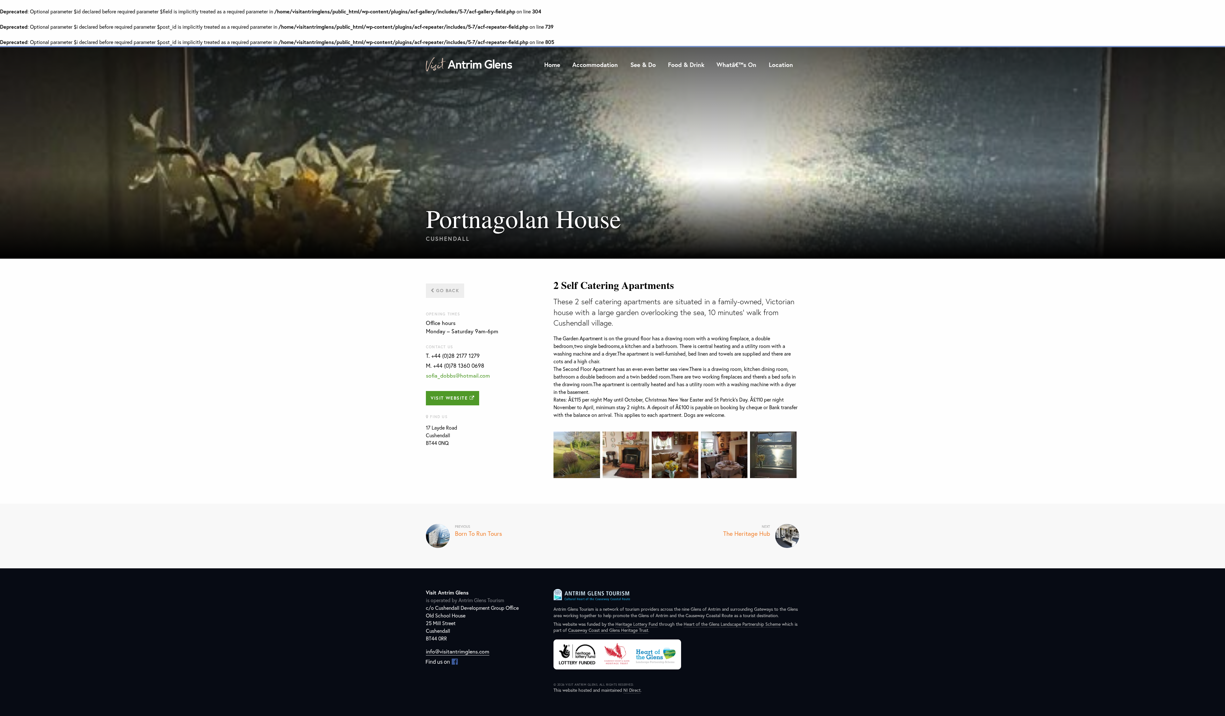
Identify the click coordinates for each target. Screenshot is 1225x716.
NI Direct (632, 690)
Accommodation (595, 65)
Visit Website (450, 398)
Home (552, 65)
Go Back (446, 290)
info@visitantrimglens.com (457, 651)
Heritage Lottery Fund (636, 624)
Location (781, 65)
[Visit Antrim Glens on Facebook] (442, 661)
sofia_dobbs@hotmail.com (458, 375)
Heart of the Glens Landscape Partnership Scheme (732, 624)
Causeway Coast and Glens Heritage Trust (608, 630)
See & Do (643, 65)
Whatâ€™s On (736, 65)
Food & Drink (686, 65)
